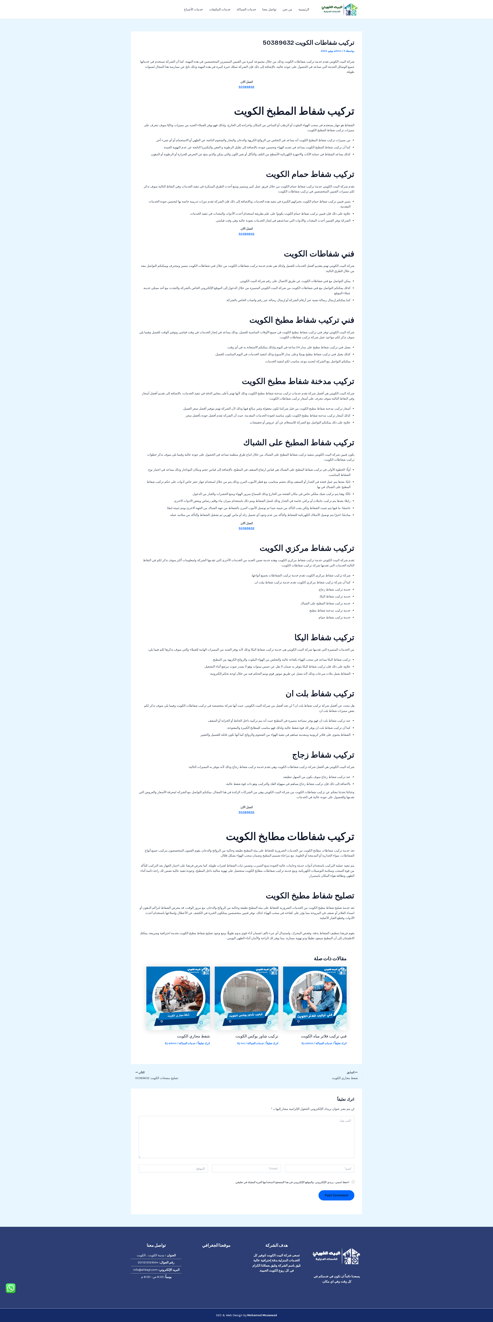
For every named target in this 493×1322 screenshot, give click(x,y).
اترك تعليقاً (341, 1043)
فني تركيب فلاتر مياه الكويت (324, 1036)
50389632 (246, 87)
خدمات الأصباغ (193, 9)
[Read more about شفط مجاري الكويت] (178, 998)
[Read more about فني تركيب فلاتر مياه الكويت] (315, 998)
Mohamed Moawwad (262, 1315)
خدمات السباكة (246, 9)
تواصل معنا (269, 9)
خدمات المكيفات (220, 9)
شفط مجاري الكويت (193, 1036)
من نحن (287, 9)
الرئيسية (303, 9)
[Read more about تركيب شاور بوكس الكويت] (246, 998)
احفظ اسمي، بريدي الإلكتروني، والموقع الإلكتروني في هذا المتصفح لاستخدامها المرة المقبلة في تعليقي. (292, 1182)
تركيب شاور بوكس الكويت (257, 1036)
